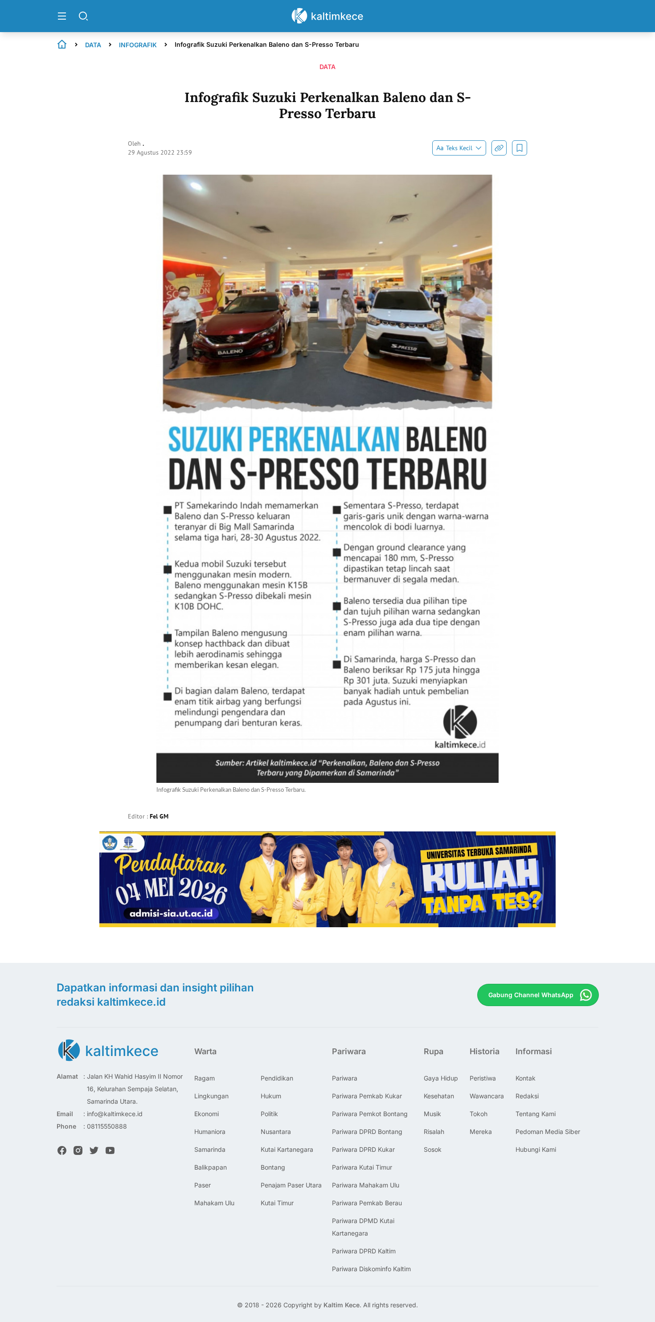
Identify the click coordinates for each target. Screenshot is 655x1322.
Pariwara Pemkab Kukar (367, 1096)
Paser (202, 1185)
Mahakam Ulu (214, 1203)
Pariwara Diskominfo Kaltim (371, 1269)
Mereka (481, 1131)
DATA (93, 45)
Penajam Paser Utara (291, 1185)
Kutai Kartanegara (287, 1149)
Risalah (434, 1131)
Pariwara (344, 1078)
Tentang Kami (536, 1113)
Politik (269, 1113)
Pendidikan (277, 1078)
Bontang (273, 1167)
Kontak (526, 1078)
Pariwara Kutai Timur (362, 1167)
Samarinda (209, 1149)
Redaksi (527, 1096)
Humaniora (209, 1131)
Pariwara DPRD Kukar (363, 1149)
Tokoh (478, 1113)
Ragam (204, 1078)
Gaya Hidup (441, 1078)
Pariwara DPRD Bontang (367, 1131)
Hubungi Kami (536, 1149)
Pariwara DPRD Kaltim (364, 1251)
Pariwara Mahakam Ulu (365, 1185)
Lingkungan (211, 1096)
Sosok (433, 1149)
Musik (432, 1113)
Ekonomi (206, 1113)
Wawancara (487, 1096)
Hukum (271, 1096)
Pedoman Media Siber (548, 1131)
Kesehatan (439, 1096)
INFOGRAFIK (138, 45)
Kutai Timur (277, 1203)
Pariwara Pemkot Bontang (370, 1113)
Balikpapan (210, 1167)
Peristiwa (483, 1078)
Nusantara (276, 1131)
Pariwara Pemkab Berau (367, 1203)
